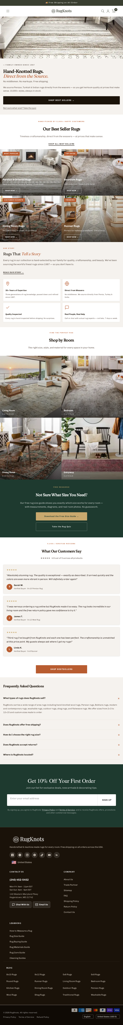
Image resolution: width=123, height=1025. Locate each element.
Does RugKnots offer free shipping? (61, 725)
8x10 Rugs (11, 974)
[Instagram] (27, 855)
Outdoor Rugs (70, 988)
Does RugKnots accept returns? (61, 745)
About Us (68, 879)
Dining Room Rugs (44, 988)
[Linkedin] (57, 855)
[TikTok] (42, 855)
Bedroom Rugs (98, 981)
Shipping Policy (71, 901)
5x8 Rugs (67, 974)
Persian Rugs (97, 988)
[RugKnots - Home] (61, 11)
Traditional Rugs (71, 995)
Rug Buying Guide (18, 941)
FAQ (66, 895)
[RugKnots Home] (61, 839)
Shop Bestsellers (61, 669)
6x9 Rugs (95, 974)
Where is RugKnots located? (61, 755)
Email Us (43, 904)
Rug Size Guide (17, 936)
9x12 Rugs (40, 974)
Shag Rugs (40, 995)
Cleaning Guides (18, 958)
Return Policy (70, 906)
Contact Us (69, 912)
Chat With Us (22, 904)
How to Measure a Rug (21, 931)
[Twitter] (20, 855)
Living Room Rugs (71, 981)
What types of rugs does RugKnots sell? (61, 698)
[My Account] (108, 11)
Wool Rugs (11, 995)
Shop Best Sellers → (61, 100)
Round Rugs (12, 981)
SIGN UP (106, 800)
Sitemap (68, 890)
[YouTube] (49, 855)
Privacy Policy (48, 810)
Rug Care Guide (17, 952)
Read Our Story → (13, 272)
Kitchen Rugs (12, 988)
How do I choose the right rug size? (61, 735)
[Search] (102, 11)
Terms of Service (67, 810)
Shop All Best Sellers (61, 144)
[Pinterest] (34, 855)
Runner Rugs (41, 981)
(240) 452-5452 (19, 879)
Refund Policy (43, 1017)
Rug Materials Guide (20, 947)
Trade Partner (71, 885)
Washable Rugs (98, 995)
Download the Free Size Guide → (61, 516)
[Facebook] (12, 855)
